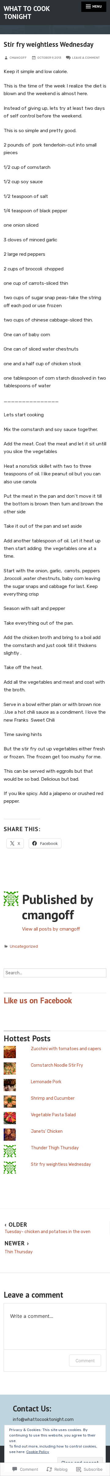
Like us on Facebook (38, 1000)
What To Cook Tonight (27, 12)
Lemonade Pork (46, 1081)
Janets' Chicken (47, 1131)
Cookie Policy (37, 1452)
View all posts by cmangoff (51, 929)
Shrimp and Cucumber (53, 1098)
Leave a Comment (86, 57)
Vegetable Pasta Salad (53, 1114)
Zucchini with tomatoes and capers (66, 1048)
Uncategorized (24, 946)
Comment (85, 1360)
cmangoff (18, 57)
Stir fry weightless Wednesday (61, 1164)
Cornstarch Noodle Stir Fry (57, 1065)
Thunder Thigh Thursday (55, 1148)
